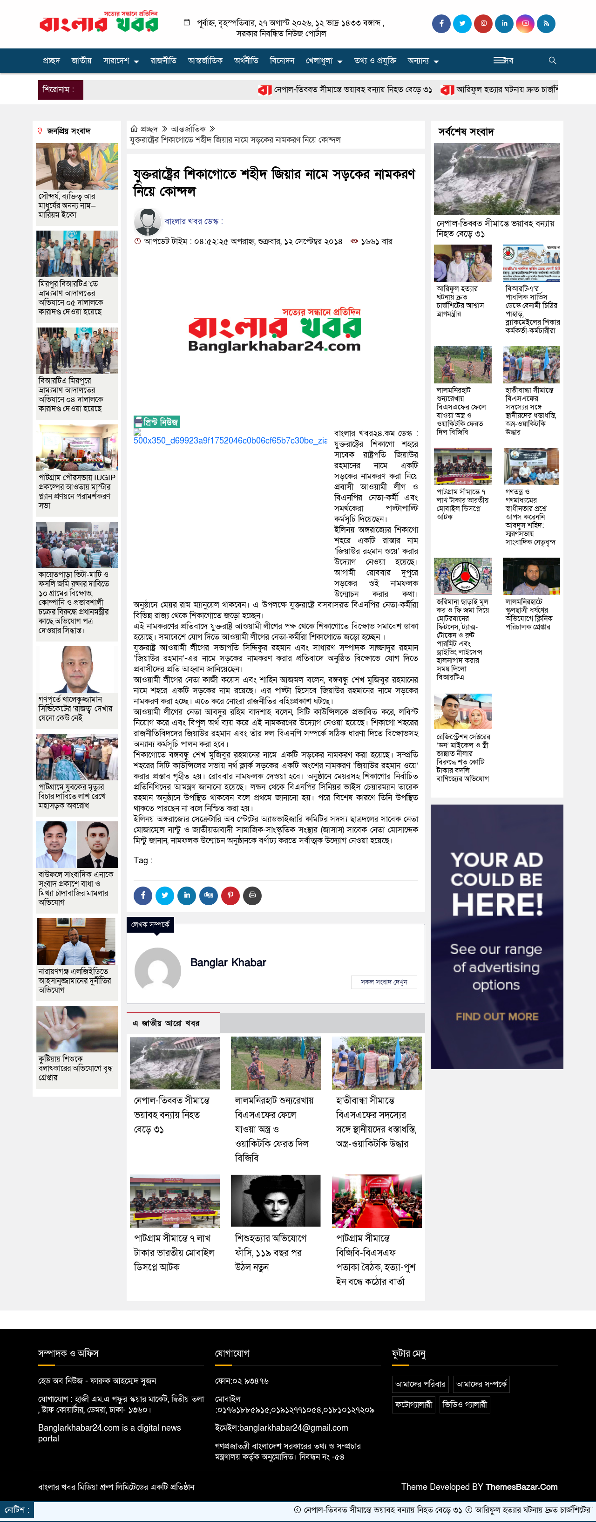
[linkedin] (504, 23)
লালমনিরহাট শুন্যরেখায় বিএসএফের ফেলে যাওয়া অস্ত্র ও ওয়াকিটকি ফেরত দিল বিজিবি (274, 1130)
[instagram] (483, 23)
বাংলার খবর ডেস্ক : (193, 221)
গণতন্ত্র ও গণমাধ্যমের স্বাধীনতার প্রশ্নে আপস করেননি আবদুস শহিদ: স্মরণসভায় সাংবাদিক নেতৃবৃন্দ (530, 517)
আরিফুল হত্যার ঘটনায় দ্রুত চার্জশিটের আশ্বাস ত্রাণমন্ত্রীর (494, 89)
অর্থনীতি (246, 60)
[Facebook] (143, 896)
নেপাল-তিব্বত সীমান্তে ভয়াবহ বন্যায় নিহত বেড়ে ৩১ (307, 89)
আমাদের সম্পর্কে (481, 1384)
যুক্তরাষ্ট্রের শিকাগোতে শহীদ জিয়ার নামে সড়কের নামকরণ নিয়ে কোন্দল (235, 140)
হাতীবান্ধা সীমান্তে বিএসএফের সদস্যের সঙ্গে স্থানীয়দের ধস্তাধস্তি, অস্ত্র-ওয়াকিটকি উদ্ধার (531, 411)
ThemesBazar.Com (522, 1487)
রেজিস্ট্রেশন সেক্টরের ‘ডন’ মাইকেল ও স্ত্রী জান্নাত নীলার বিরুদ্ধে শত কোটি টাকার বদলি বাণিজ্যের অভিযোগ (463, 758)
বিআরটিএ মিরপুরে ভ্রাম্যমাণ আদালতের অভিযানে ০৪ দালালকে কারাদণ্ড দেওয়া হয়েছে (71, 394)
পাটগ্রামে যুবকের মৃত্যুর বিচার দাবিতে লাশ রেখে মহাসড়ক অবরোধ (72, 796)
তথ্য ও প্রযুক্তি (375, 60)
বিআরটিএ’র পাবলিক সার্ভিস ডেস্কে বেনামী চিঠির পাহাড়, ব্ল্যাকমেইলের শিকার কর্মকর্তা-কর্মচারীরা (533, 310)
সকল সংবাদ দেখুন (384, 982)
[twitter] (462, 23)
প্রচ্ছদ (51, 60)
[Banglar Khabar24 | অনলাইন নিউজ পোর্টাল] (99, 20)
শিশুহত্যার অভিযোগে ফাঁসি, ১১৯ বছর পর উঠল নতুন (271, 1253)
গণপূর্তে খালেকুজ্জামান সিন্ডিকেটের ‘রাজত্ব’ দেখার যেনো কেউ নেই (75, 708)
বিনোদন (282, 60)
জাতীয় (82, 60)
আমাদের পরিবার (420, 1384)
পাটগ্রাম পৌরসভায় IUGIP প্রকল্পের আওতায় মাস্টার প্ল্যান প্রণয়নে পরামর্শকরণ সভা (77, 491)
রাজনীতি (163, 60)
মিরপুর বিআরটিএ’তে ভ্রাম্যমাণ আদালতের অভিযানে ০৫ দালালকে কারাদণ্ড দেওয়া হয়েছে (71, 298)
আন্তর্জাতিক (205, 60)
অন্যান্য (418, 60)
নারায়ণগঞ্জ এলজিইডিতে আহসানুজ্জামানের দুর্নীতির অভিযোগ (75, 981)
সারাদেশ (116, 60)
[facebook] (441, 23)
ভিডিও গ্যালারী (465, 1404)
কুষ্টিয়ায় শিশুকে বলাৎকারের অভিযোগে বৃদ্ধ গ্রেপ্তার (76, 1068)
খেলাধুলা (319, 60)
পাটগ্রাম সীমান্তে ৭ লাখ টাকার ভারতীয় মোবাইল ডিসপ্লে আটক (174, 1253)
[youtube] (525, 23)
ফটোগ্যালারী (413, 1404)
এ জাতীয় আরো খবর (166, 1023)
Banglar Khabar (228, 963)
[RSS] (546, 23)
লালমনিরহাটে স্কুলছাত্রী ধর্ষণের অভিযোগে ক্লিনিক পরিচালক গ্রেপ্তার (529, 614)
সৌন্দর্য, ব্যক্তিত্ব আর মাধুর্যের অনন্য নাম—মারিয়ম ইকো (67, 205)
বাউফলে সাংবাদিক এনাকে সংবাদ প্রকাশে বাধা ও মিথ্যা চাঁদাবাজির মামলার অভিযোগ (76, 888)
